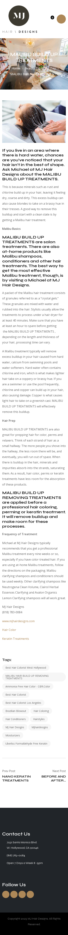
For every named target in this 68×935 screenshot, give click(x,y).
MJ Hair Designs (14, 727)
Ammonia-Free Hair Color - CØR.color (27, 686)
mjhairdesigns (40, 727)
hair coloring (41, 711)
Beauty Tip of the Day (40, 68)
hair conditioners (15, 719)
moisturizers (12, 735)
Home (16, 68)
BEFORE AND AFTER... (54, 778)
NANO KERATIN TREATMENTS (16, 778)
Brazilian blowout (15, 711)
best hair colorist (15, 694)
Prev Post (8, 771)
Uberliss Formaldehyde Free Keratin (26, 743)
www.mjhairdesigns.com (18, 621)
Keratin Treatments (15, 639)
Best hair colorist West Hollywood (25, 667)
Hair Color (9, 630)
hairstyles (39, 719)
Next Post (59, 771)
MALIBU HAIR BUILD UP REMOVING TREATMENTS (27, 677)
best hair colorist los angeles (23, 702)
